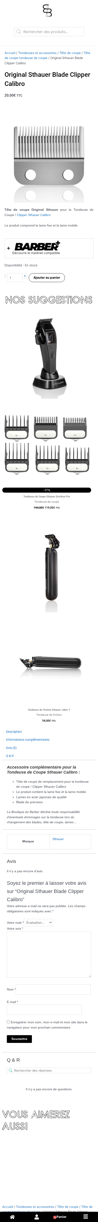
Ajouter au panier (47, 277)
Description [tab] (14, 731)
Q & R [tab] (10, 756)
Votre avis (15, 928)
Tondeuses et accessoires (37, 53)
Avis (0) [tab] (11, 748)
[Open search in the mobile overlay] (49, 31)
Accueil (10, 53)
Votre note (15, 922)
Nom (11, 989)
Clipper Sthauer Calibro (34, 215)
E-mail (12, 1002)
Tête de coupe (70, 53)
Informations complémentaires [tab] (27, 739)
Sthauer (58, 839)
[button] (85, 1217)
